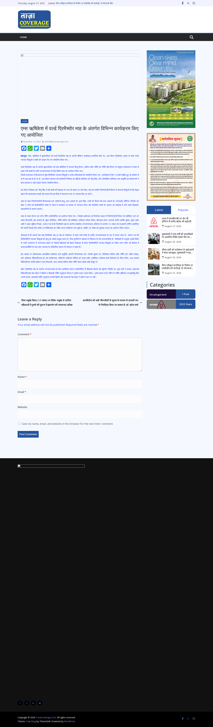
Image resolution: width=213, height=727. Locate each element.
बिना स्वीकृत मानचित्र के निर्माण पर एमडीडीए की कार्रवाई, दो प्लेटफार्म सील (84, 3)
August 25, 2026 (173, 272)
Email (22, 392)
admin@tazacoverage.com (56, 141)
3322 (185, 304)
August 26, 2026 (173, 241)
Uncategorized (158, 294)
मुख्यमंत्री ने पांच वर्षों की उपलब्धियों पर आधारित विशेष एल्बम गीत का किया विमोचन (177, 236)
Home (23, 37)
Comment (24, 334)
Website (22, 407)
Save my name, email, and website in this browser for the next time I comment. (67, 423)
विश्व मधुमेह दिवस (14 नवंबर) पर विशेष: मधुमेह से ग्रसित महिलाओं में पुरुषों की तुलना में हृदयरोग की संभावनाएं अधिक (47, 303)
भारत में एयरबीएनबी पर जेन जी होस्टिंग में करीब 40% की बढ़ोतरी (176, 220)
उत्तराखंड (24, 121)
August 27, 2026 (173, 226)
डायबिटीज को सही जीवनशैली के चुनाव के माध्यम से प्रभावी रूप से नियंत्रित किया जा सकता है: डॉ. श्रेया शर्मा (110, 303)
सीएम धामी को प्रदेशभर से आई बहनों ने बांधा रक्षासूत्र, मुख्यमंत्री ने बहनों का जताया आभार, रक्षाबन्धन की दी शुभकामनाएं (178, 251)
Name (22, 377)
